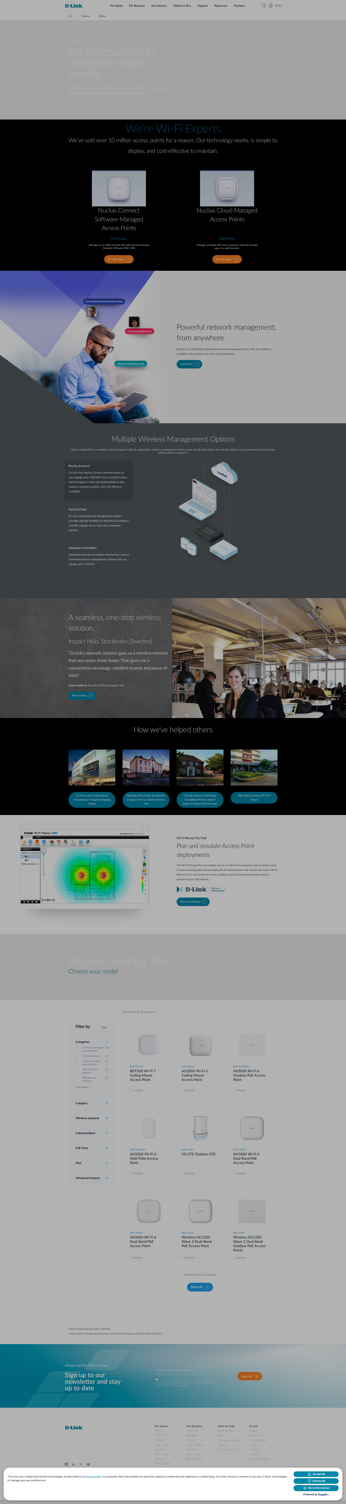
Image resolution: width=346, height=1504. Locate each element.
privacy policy (94, 1476)
